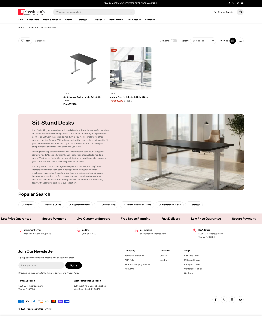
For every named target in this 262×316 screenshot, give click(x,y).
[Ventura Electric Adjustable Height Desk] (131, 68)
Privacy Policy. (73, 273)
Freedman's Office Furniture (39, 309)
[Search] (131, 12)
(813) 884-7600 (89, 233)
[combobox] (94, 12)
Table (66, 94)
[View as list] (240, 40)
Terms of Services (54, 273)
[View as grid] (232, 40)
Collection (33, 27)
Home (21, 27)
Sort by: (185, 40)
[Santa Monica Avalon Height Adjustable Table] (84, 68)
